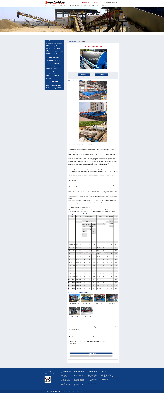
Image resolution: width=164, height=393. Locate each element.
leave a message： (73, 343)
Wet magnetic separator (78, 385)
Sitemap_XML (73, 391)
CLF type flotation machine (92, 374)
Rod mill (47, 87)
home (54, 33)
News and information (74, 5)
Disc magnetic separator (78, 384)
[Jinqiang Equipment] (50, 2)
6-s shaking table (64, 381)
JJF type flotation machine (92, 381)
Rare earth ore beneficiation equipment (49, 48)
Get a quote (84, 74)
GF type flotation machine (92, 375)
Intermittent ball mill (50, 85)
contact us (104, 5)
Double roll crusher (58, 75)
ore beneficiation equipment (54, 40)
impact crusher (57, 76)
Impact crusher (57, 73)
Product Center (63, 5)
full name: (71, 331)
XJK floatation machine (92, 378)
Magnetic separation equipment (69, 33)
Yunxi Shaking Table (64, 376)
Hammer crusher (49, 76)
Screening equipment (54, 57)
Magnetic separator (81, 33)
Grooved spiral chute (64, 383)
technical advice (102, 74)
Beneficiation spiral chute (65, 384)
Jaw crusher (48, 78)
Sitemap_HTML (79, 391)
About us (53, 5)
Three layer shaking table (65, 380)
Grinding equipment (54, 81)
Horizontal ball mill (58, 84)
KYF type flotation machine (92, 379)
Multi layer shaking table (65, 379)
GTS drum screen (49, 60)
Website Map (68, 391)
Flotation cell (90, 380)
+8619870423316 (99, 77)
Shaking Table (63, 375)
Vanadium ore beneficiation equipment (57, 48)
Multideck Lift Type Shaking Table (66, 378)
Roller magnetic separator (78, 383)
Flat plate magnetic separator (79, 379)
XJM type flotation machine (92, 383)
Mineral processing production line (91, 5)
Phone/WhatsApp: (72, 336)
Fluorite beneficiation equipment (48, 53)
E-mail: (94, 336)
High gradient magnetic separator (80, 378)
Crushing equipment (54, 71)
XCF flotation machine (92, 376)
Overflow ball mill (49, 84)
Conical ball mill (57, 85)
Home (46, 5)
